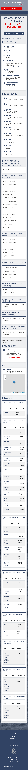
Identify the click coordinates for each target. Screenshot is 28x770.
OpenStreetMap (22, 392)
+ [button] (5, 376)
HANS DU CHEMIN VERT (6, 591)
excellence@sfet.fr (14, 738)
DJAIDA (6, 412)
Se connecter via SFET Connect (12, 9)
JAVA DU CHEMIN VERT (6, 661)
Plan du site (14, 759)
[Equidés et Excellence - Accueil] (14, 3)
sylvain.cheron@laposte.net (12, 66)
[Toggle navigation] (3, 13)
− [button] (5, 378)
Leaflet (13, 392)
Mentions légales (14, 761)
